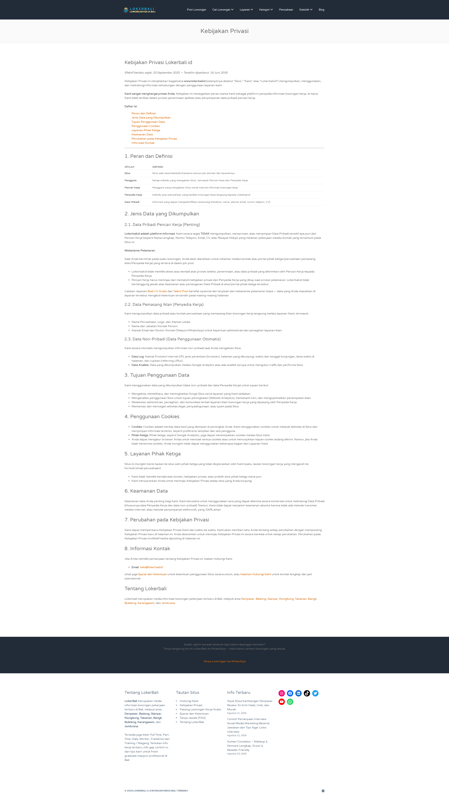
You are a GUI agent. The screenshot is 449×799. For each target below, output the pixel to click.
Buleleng (130, 603)
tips (132, 751)
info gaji (148, 747)
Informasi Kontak (143, 143)
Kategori (264, 9)
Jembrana (168, 603)
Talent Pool (180, 291)
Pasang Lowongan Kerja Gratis (200, 709)
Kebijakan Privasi (191, 705)
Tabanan (301, 599)
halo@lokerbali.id (151, 567)
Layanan (245, 9)
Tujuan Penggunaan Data (148, 122)
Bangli (312, 599)
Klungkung (286, 599)
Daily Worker (140, 739)
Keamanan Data (142, 134)
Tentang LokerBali (192, 722)
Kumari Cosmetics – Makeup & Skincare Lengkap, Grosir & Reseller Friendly (247, 746)
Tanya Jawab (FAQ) (193, 718)
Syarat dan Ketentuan (152, 574)
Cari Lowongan (221, 9)
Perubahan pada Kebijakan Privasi (154, 138)
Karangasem (146, 603)
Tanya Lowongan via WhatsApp (224, 661)
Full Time (156, 734)
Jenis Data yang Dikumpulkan (151, 117)
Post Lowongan (196, 9)
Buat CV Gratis (157, 291)
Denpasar (247, 599)
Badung (261, 599)
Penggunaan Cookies (146, 126)
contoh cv (161, 747)
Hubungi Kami (189, 701)
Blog (321, 9)
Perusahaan (286, 9)
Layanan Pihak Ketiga (146, 130)
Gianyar (272, 599)
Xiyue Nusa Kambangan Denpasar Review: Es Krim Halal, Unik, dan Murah (250, 705)
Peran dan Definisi (144, 113)
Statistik (304, 9)
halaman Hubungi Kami (255, 574)
